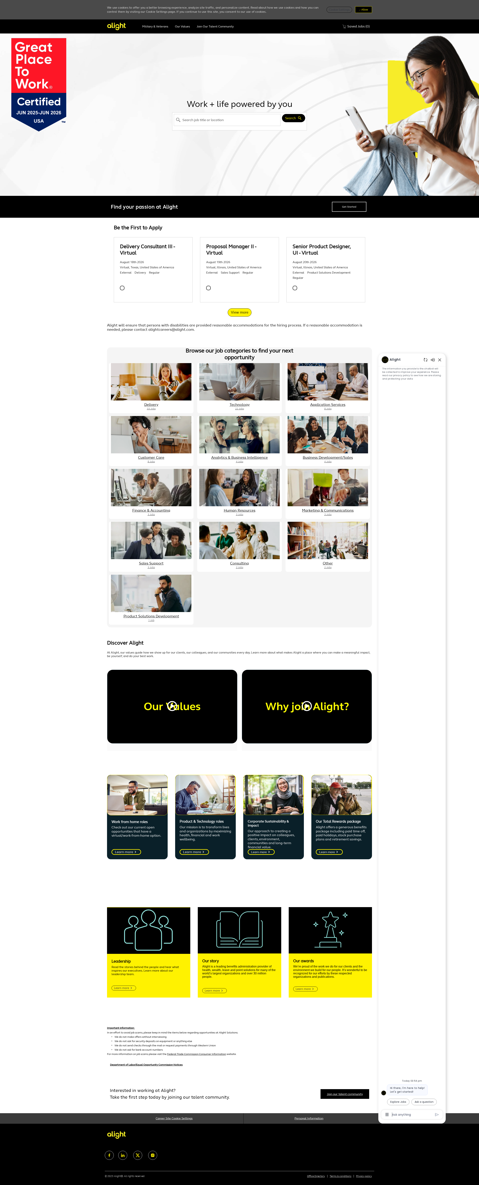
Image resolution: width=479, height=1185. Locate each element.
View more (239, 312)
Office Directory (316, 1176)
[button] (339, 10)
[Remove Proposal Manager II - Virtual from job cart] (208, 288)
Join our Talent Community (215, 26)
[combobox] (227, 120)
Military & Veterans (155, 26)
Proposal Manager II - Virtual (231, 249)
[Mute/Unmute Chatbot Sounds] (433, 359)
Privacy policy (364, 1176)
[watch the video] (172, 706)
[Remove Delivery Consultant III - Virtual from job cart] (122, 288)
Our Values (182, 26)
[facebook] (109, 1155)
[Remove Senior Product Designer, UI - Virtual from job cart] (295, 288)
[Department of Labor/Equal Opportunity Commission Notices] (239, 1066)
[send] (437, 1114)
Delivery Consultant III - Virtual (147, 249)
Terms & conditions (340, 1176)
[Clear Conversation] (425, 359)
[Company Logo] (123, 26)
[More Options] (387, 1114)
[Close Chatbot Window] (439, 359)
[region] (412, 736)
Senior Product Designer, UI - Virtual (321, 249)
